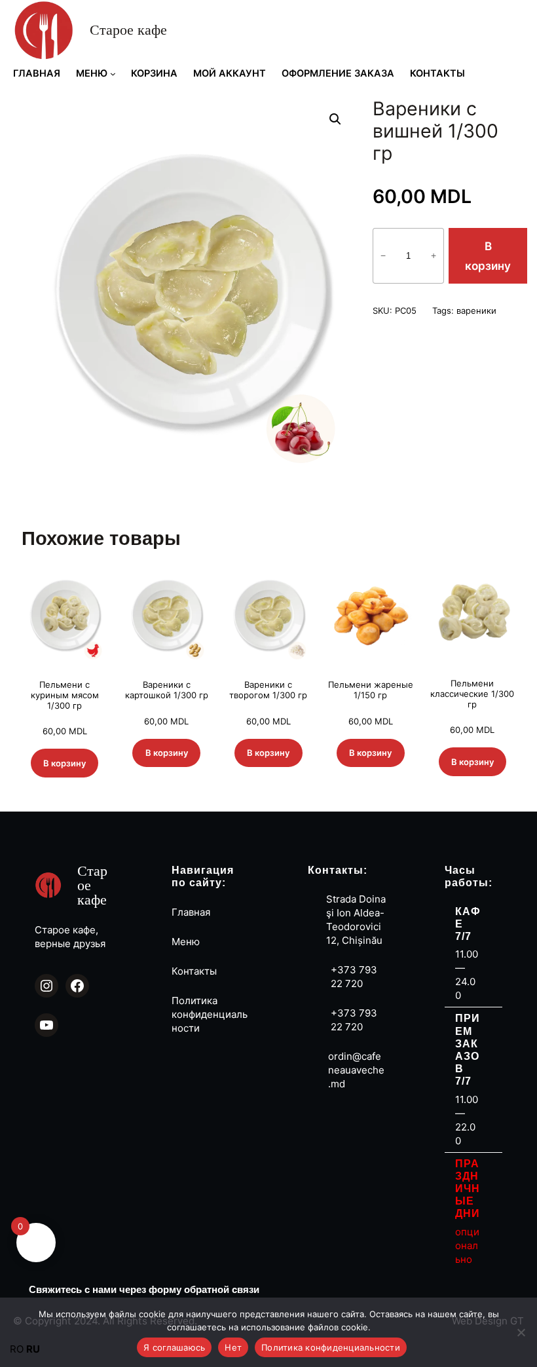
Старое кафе (128, 30)
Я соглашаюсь (174, 1347)
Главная (191, 912)
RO (17, 1349)
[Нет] (520, 1332)
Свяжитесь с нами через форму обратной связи (144, 1289)
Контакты (194, 971)
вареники (476, 310)
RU (33, 1349)
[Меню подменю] (113, 74)
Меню (186, 941)
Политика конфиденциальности (210, 1014)
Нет (233, 1347)
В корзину (488, 255)
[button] (335, 119)
